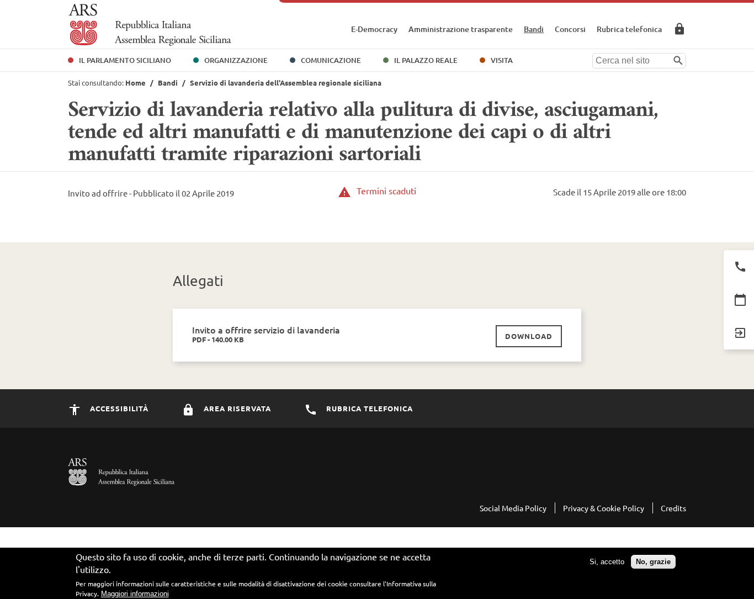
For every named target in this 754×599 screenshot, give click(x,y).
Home (135, 82)
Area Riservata (679, 28)
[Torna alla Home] (150, 25)
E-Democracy (374, 29)
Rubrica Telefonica (368, 408)
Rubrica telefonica (629, 29)
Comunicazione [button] (331, 60)
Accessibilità (118, 408)
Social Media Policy (513, 508)
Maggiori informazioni (135, 594)
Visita (502, 60)
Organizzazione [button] (236, 60)
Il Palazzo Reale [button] (426, 60)
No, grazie (653, 562)
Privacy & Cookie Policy (603, 508)
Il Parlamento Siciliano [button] (125, 60)
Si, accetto (607, 562)
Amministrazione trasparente (460, 29)
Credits (673, 508)
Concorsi (570, 29)
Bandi (534, 29)
